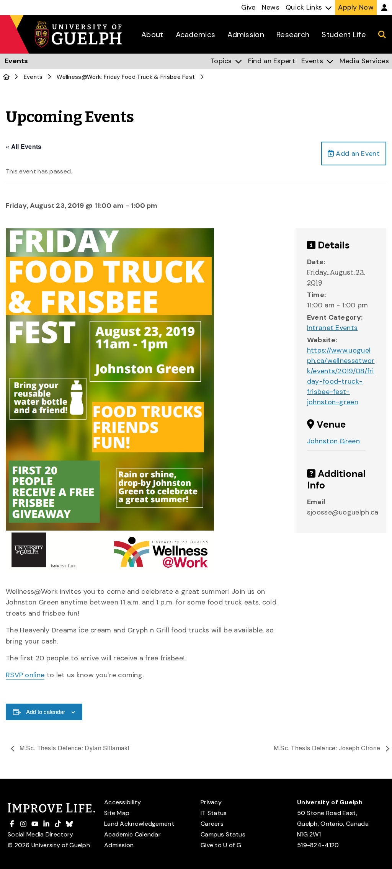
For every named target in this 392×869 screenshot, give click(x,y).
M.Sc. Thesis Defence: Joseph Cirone (328, 747)
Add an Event (357, 153)
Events (33, 77)
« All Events (24, 146)
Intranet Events (332, 327)
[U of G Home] (6, 77)
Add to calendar (45, 711)
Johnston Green (333, 441)
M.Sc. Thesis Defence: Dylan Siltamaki (73, 747)
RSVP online (25, 675)
